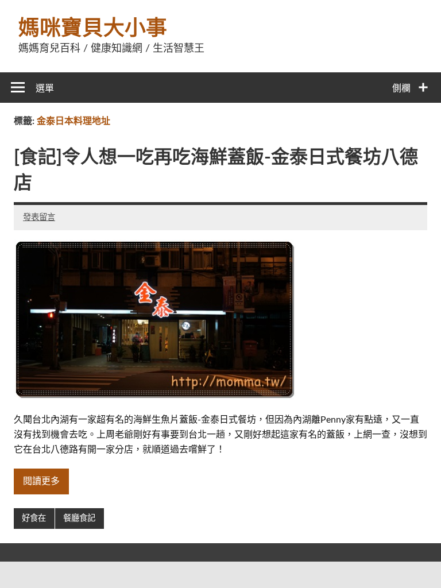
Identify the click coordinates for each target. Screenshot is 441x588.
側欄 (401, 88)
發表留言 (39, 217)
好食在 (34, 518)
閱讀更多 (41, 481)
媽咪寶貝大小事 (92, 28)
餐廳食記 (79, 518)
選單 (45, 88)
